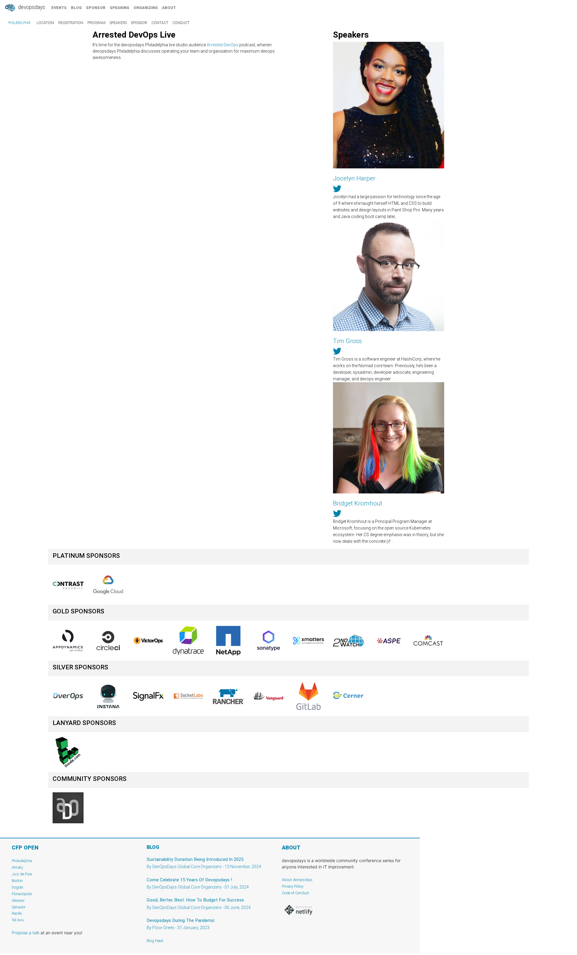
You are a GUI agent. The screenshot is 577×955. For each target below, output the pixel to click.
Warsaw (18, 900)
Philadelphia (19, 23)
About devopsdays (297, 879)
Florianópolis (22, 894)
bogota (17, 887)
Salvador (19, 907)
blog (76, 7)
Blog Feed (155, 940)
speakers (118, 23)
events (59, 7)
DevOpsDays (31, 7)
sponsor (95, 7)
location (45, 23)
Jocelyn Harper (354, 178)
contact (159, 23)
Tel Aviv (18, 920)
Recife (17, 913)
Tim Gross (347, 341)
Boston (17, 880)
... (398, 216)
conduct (181, 23)
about (169, 7)
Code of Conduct (295, 893)
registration (70, 23)
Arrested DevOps (222, 44)
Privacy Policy (293, 886)
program (96, 23)
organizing (145, 7)
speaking (119, 7)
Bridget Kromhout (357, 503)
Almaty (17, 867)
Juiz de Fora (22, 874)
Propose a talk (25, 932)
